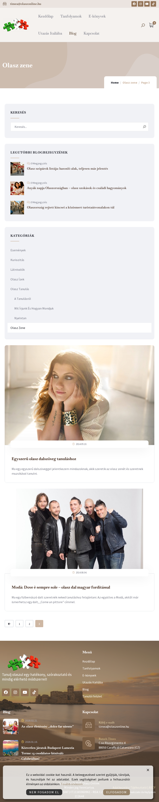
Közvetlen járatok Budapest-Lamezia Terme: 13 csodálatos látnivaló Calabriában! (47, 753)
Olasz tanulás (19, 289)
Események (18, 250)
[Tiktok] (153, 4)
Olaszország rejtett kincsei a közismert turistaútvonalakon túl (70, 207)
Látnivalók (17, 269)
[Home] (16, 24)
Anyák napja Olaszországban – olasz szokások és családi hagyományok (76, 188)
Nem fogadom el (44, 792)
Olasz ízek (17, 279)
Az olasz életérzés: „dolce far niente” (47, 726)
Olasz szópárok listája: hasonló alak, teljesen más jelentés (67, 168)
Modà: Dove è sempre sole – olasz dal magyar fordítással (61, 587)
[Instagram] (140, 4)
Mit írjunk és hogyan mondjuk (34, 308)
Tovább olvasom (72, 784)
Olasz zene (17, 328)
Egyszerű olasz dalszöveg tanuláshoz (44, 458)
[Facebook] (134, 4)
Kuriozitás (17, 260)
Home (115, 82)
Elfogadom (116, 792)
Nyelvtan (20, 318)
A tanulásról (22, 299)
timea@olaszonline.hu (114, 726)
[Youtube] (147, 4)
